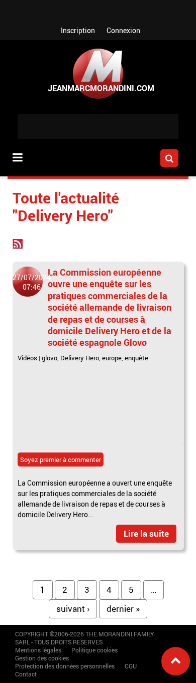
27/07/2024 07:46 (32, 282)
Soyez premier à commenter (60, 459)
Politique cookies (94, 650)
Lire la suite (146, 533)
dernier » (123, 608)
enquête (136, 357)
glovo (49, 357)
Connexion (123, 30)
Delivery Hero (79, 357)
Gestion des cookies (42, 658)
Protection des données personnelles (65, 666)
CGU (131, 666)
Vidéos (27, 357)
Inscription (78, 30)
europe (112, 357)
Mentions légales (38, 650)
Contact (26, 674)
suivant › (72, 608)
